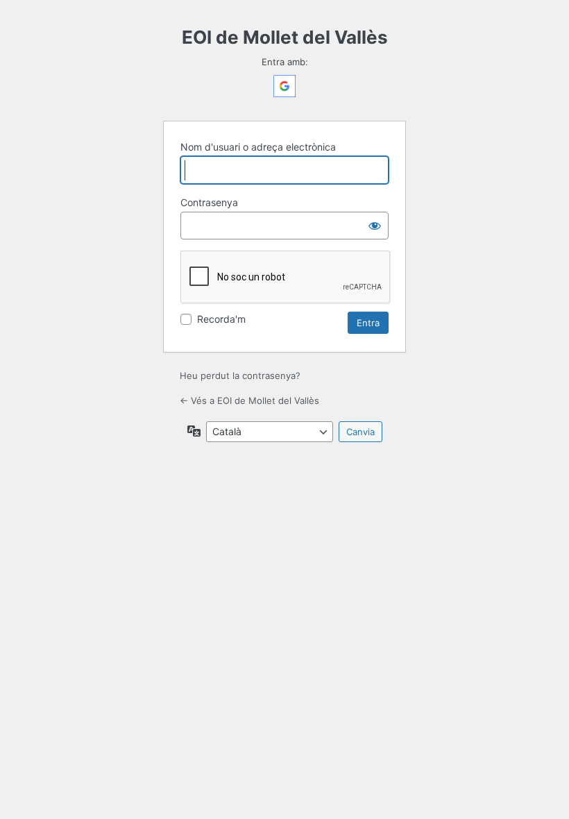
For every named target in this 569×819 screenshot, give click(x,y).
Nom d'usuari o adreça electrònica (258, 147)
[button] (284, 93)
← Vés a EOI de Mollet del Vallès (249, 400)
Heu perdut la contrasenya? (240, 375)
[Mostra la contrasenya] (375, 225)
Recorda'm (221, 319)
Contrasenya (209, 202)
